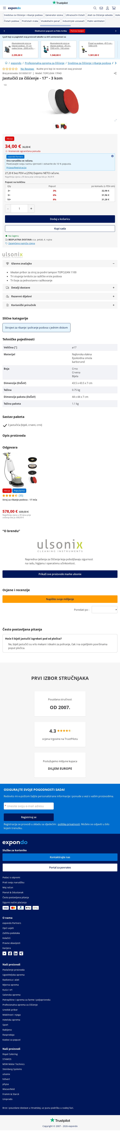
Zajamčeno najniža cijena (21, 243)
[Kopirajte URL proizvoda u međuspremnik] (115, 73)
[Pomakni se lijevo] (4, 31)
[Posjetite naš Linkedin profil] (16, 954)
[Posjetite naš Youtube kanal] (4, 954)
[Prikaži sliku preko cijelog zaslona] (115, 120)
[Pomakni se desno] (116, 31)
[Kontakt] (101, 8)
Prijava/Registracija (16, 167)
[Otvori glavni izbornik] (4, 8)
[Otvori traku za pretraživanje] (95, 8)
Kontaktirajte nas (60, 857)
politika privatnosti (69, 824)
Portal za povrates (60, 867)
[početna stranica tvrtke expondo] (6, 63)
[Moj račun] (107, 8)
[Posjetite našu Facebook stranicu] (10, 954)
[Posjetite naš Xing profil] (21, 954)
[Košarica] (114, 8)
